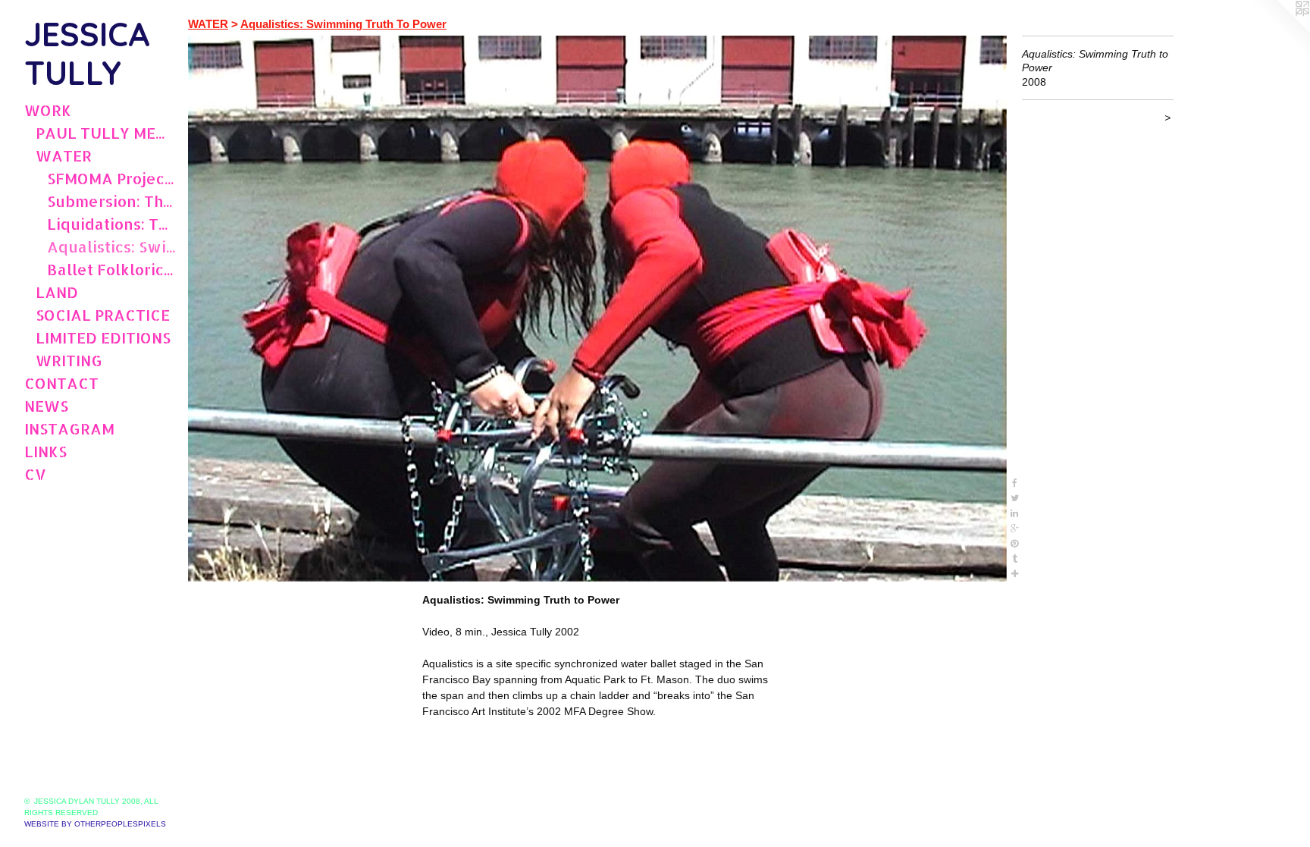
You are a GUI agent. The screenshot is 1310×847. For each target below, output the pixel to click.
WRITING (69, 360)
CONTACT (61, 383)
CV (35, 474)
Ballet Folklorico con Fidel (111, 269)
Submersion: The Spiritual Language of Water (111, 201)
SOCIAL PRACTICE (103, 315)
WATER (64, 155)
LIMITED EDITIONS (103, 337)
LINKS (45, 451)
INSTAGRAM (69, 428)
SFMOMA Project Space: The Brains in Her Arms (111, 178)
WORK (47, 110)
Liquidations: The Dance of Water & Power (111, 224)
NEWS (46, 406)
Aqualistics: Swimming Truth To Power (111, 246)
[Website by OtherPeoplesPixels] (1279, 30)
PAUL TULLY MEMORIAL (106, 133)
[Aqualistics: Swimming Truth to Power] (597, 309)
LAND (57, 292)
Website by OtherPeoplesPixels (95, 824)
